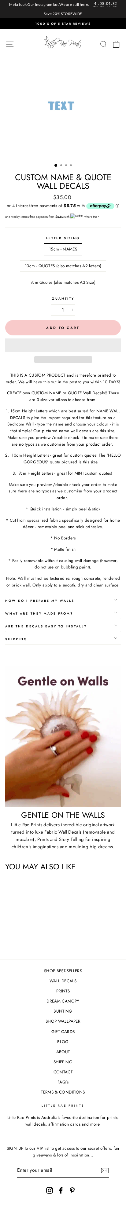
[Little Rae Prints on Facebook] (60, 1190)
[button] (63, 345)
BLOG (63, 1042)
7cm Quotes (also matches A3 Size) (63, 282)
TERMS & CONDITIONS (63, 1092)
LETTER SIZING (63, 238)
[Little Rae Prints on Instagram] (49, 1190)
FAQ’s (63, 1082)
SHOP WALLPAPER (63, 1021)
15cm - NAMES (63, 249)
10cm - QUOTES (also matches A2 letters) (63, 266)
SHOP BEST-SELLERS (63, 971)
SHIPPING (63, 1062)
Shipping (16, 639)
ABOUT (63, 1052)
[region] (63, 9)
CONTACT (63, 1072)
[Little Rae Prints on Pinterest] (72, 1190)
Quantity (63, 298)
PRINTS (63, 991)
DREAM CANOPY (62, 1001)
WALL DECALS (63, 981)
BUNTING (63, 1011)
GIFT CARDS (63, 1031)
